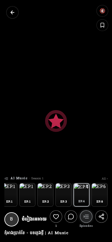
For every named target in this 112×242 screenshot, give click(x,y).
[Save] (102, 25)
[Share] (101, 219)
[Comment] (71, 219)
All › (105, 178)
